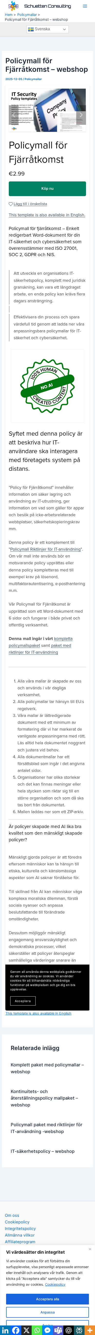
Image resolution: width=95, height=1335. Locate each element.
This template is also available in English (38, 1013)
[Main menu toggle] (85, 6)
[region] (47, 1290)
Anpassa (47, 1312)
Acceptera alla (47, 1299)
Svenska (42, 29)
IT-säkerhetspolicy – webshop (43, 1151)
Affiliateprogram (20, 1241)
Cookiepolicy (55, 1284)
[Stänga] (90, 1249)
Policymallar (33, 79)
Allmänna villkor (20, 1235)
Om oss (12, 1215)
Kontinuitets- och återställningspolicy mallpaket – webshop (44, 1098)
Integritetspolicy (20, 1228)
